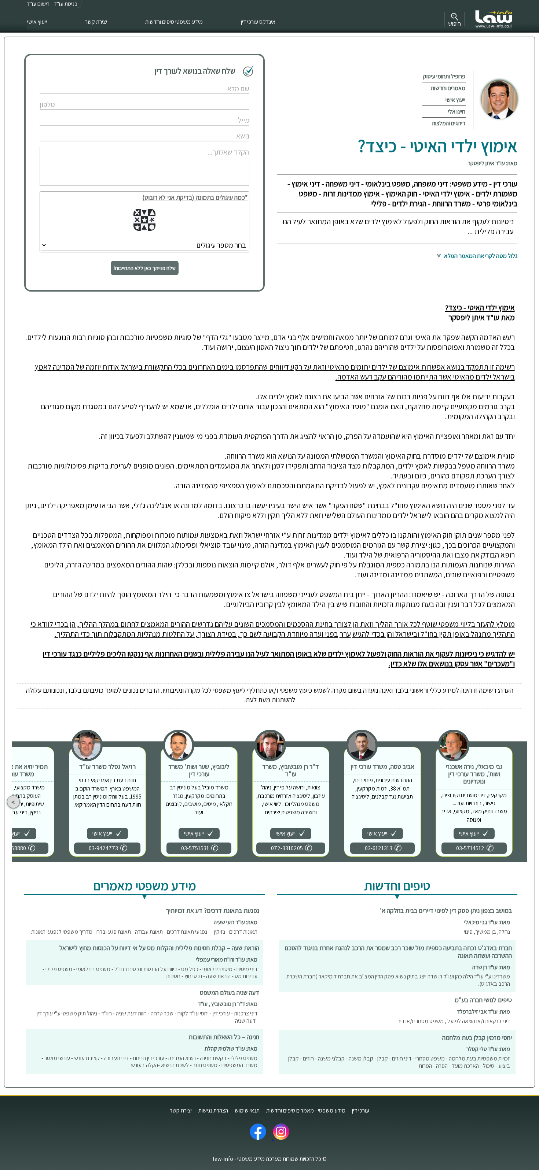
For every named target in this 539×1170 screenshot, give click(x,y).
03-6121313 (378, 848)
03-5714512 (470, 848)
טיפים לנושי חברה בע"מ (483, 1000)
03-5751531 (195, 848)
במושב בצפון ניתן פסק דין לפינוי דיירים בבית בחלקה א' (446, 910)
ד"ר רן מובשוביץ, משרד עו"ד (290, 770)
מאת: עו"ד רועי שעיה (235, 922)
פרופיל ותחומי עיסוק (444, 76)
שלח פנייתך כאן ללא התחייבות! (145, 267)
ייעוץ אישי (37, 22)
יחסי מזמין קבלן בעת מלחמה (477, 1037)
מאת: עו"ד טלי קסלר (488, 1049)
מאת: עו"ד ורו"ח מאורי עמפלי (226, 959)
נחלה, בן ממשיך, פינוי (487, 932)
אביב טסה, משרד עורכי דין (382, 766)
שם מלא (224, 81)
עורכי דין (360, 1110)
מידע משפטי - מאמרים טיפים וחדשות (305, 1110)
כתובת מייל (222, 112)
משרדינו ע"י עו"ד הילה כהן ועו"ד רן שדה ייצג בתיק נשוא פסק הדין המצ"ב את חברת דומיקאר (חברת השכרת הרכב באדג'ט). (398, 980)
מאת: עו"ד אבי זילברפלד (483, 1011)
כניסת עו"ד (65, 4)
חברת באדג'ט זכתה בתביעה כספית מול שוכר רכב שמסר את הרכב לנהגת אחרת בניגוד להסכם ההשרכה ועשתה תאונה (398, 952)
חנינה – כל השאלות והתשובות (223, 1037)
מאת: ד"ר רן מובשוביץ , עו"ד (227, 1004)
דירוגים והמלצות (448, 123)
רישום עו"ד (38, 4)
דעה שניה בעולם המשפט (229, 992)
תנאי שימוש (247, 1110)
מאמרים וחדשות (448, 88)
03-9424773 (103, 848)
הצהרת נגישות (213, 1110)
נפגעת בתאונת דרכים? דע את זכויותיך (212, 910)
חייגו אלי (456, 111)
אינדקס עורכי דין (258, 22)
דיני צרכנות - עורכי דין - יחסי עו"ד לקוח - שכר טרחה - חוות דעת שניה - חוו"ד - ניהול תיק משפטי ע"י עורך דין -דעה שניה (147, 1017)
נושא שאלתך (220, 128)
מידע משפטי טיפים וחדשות (174, 22)
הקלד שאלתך (220, 144)
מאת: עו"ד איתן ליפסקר (492, 163)
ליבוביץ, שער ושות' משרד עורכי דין (199, 770)
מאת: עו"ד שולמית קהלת (231, 1048)
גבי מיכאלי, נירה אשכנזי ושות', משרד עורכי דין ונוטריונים (474, 773)
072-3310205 (287, 848)
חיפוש (454, 23)
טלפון (226, 97)
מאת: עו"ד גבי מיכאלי (487, 922)
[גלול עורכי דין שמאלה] (13, 802)
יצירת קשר (96, 22)
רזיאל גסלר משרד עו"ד (107, 766)
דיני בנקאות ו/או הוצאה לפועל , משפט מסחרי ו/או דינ (454, 1021)
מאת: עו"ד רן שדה (491, 967)
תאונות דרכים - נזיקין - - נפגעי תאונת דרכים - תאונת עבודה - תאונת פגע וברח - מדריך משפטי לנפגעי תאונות (144, 932)
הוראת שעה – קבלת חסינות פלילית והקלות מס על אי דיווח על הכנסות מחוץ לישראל (159, 948)
